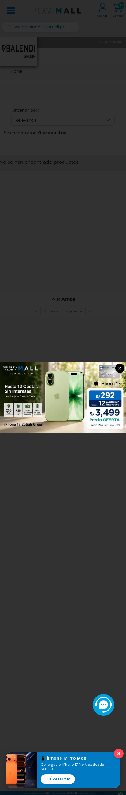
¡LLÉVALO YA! (57, 779)
